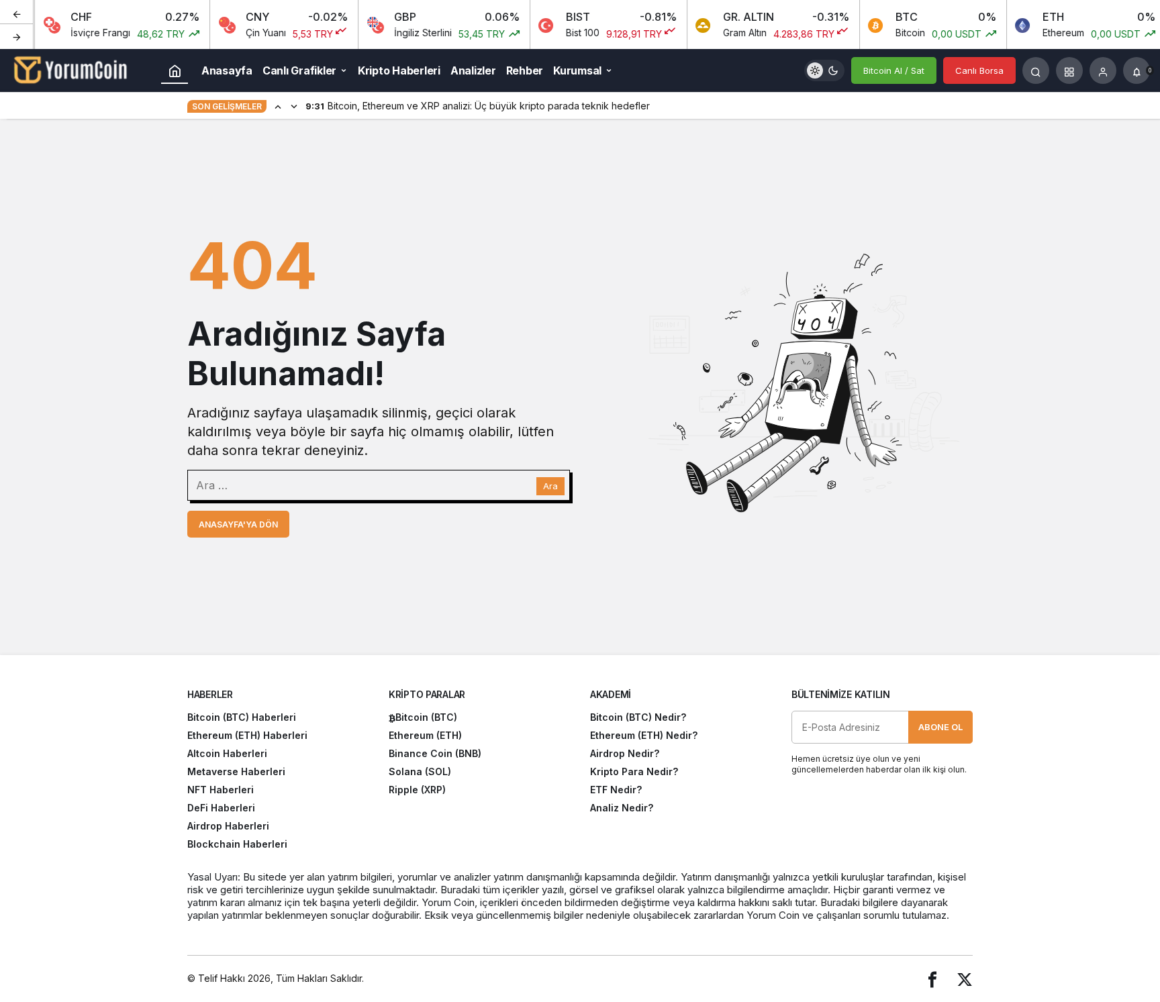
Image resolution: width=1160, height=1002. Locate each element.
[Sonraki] (17, 36)
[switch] (824, 70)
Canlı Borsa (979, 70)
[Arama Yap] (1035, 70)
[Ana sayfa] (174, 70)
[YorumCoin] (70, 69)
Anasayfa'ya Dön (238, 524)
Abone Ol (940, 726)
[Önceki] (17, 13)
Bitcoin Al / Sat (893, 70)
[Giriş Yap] (1103, 70)
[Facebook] (932, 979)
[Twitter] (965, 979)
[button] (1069, 70)
